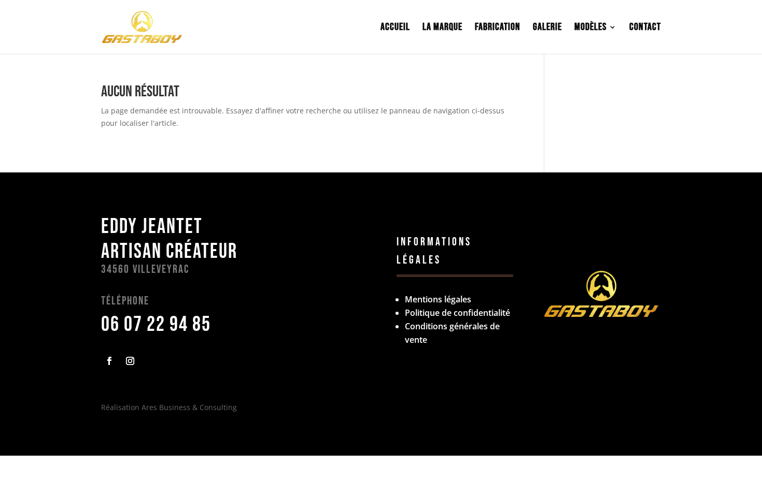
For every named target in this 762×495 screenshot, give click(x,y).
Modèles (590, 28)
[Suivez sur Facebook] (109, 361)
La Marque (442, 28)
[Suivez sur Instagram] (130, 361)
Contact (645, 28)
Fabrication (497, 28)
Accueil (395, 28)
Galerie (547, 28)
